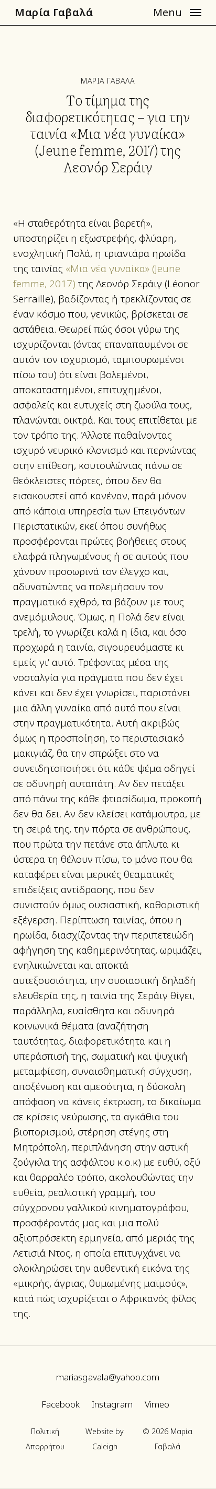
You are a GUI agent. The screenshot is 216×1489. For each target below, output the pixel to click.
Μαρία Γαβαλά (54, 12)
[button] (177, 11)
